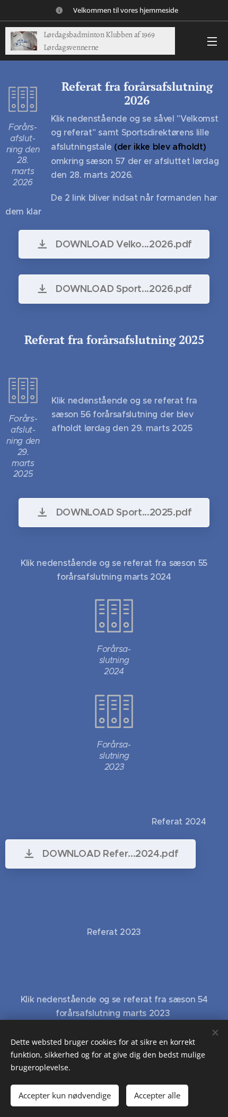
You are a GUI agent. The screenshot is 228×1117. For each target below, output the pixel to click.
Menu (212, 40)
